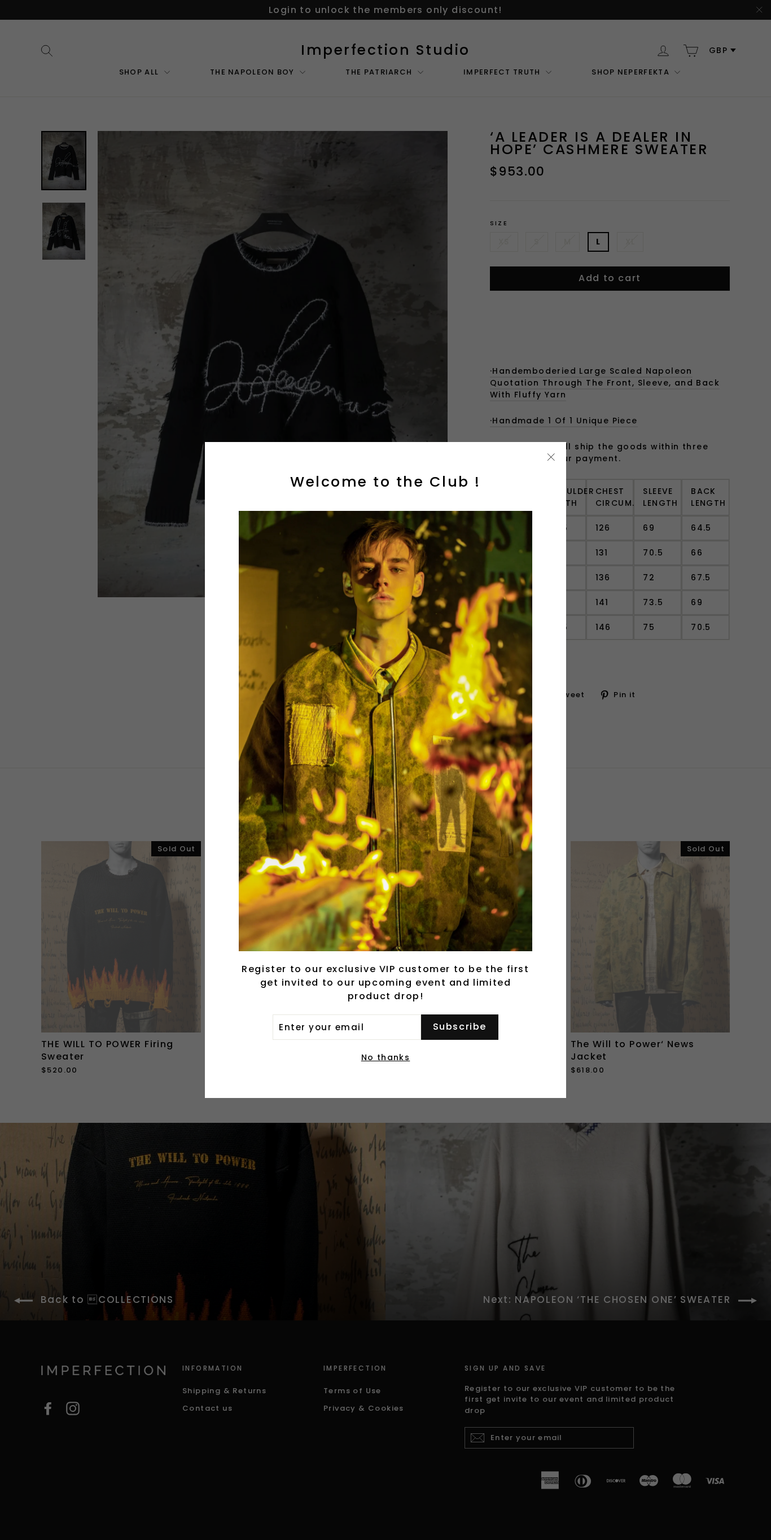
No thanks (385, 1057)
